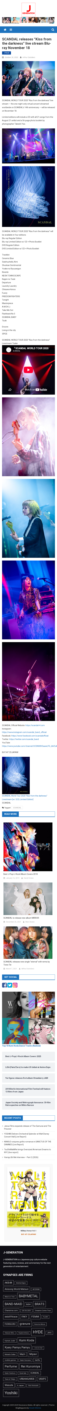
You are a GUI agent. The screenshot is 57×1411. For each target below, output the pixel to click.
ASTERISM (36, 1289)
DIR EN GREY (26, 1311)
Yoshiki (11, 1393)
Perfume (11, 1366)
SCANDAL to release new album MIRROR (21, 918)
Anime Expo (21, 1283)
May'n (22, 1354)
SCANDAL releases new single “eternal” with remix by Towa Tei (26, 963)
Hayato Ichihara (23, 1333)
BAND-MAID (13, 1304)
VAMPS (42, 1379)
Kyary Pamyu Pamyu (17, 1347)
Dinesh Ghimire (35, 1408)
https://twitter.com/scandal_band (24, 739)
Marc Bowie (29, 922)
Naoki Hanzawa (25, 1360)
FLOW (45, 1317)
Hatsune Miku (9, 1333)
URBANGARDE (27, 1378)
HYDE (38, 1332)
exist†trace (11, 1316)
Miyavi (33, 1354)
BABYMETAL (28, 1296)
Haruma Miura (39, 1324)
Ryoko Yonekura (10, 1373)
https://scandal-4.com (35, 725)
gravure (25, 1323)
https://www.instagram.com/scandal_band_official (24, 732)
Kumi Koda (26, 1340)
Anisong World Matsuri (16, 1289)
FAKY (24, 1316)
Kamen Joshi (10, 1341)
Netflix (37, 1360)
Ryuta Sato (23, 1373)
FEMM (35, 1316)
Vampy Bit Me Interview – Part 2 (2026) (21, 1157)
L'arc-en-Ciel (38, 1348)
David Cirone (28, 878)
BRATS (39, 1304)
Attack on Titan (10, 1297)
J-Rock (6, 53)
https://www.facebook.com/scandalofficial (29, 736)
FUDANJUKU (10, 1324)
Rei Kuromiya (30, 1366)
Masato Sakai (10, 1354)
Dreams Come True (43, 1310)
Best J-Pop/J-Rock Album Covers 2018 (20, 874)
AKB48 (8, 1282)
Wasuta (9, 1385)
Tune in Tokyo (10, 1379)
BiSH (28, 1304)
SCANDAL (17, 808)
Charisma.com (11, 1310)
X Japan (20, 1385)
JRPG (49, 1333)
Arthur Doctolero (29, 57)
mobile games (10, 1360)
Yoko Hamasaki (33, 1385)
